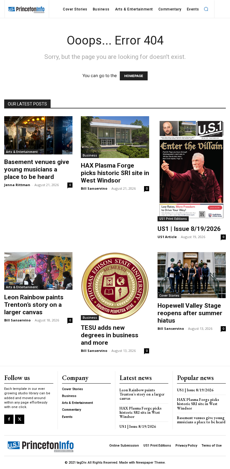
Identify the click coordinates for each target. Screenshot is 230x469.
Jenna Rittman (17, 185)
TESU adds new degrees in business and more (109, 335)
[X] (19, 419)
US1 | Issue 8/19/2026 (189, 228)
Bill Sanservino (94, 188)
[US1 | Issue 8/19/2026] (192, 168)
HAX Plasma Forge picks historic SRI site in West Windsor (115, 173)
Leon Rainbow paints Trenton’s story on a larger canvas (33, 305)
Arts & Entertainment (22, 152)
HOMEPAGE (133, 76)
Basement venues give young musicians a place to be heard (36, 169)
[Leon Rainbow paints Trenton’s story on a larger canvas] (38, 271)
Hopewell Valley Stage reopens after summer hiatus (190, 313)
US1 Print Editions (173, 219)
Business (90, 155)
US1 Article (167, 236)
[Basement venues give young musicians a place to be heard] (38, 135)
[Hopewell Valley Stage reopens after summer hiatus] (192, 275)
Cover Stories (169, 295)
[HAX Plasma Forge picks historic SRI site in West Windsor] (115, 137)
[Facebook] (8, 419)
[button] (206, 9)
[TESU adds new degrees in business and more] (115, 286)
